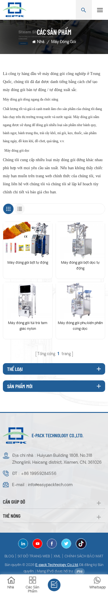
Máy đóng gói (63, 42)
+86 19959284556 (38, 474)
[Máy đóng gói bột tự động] (27, 240)
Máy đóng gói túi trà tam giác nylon (27, 326)
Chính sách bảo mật (84, 556)
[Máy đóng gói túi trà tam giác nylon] (27, 300)
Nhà (40, 42)
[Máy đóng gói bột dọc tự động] (80, 240)
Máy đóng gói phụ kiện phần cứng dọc (80, 326)
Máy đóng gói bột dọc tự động (80, 265)
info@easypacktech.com (50, 485)
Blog (9, 556)
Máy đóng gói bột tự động (27, 263)
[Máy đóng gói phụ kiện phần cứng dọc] (80, 300)
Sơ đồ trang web (34, 556)
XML (57, 556)
